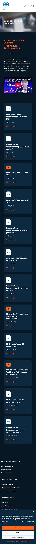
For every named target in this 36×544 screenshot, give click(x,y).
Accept (18, 528)
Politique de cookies (10, 541)
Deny (18, 532)
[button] (33, 512)
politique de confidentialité (22, 541)
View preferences (18, 537)
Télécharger (11, 126)
